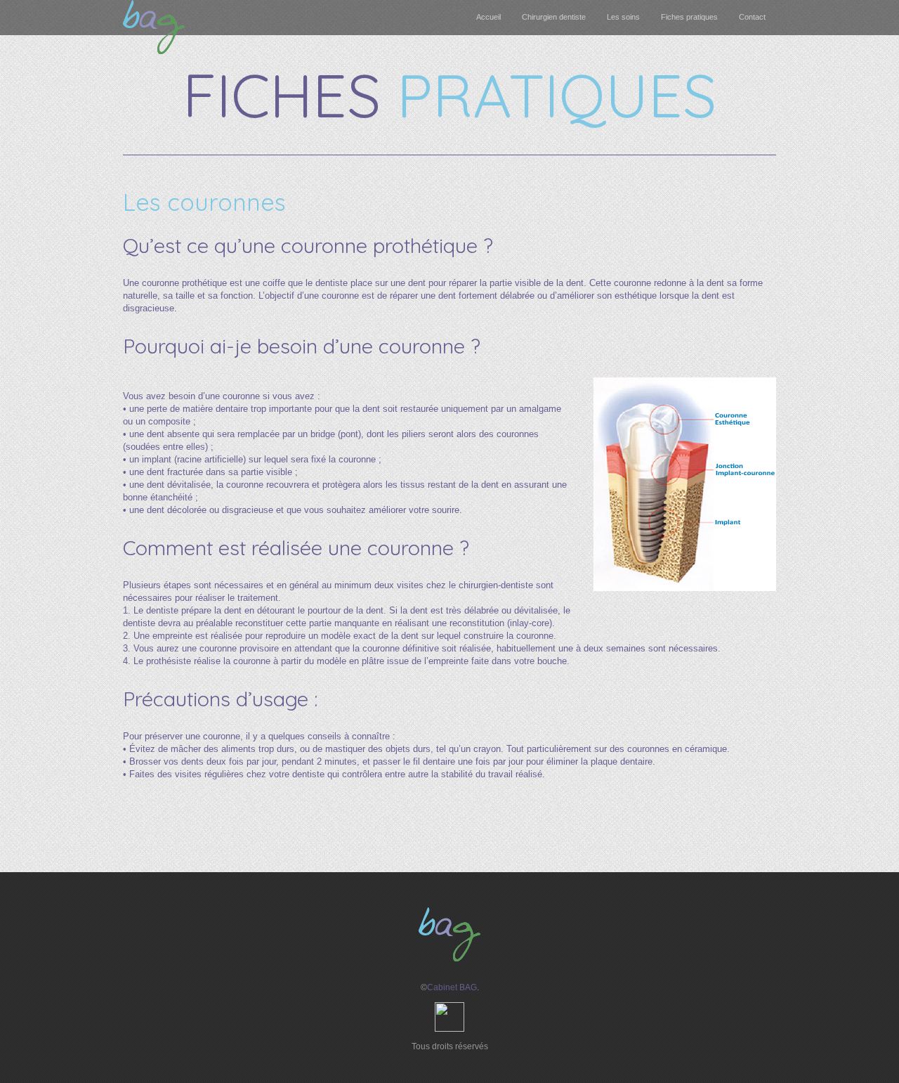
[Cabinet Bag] (154, 51)
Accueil (488, 17)
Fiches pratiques (689, 17)
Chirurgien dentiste (554, 17)
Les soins (623, 17)
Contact (752, 17)
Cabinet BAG (452, 987)
